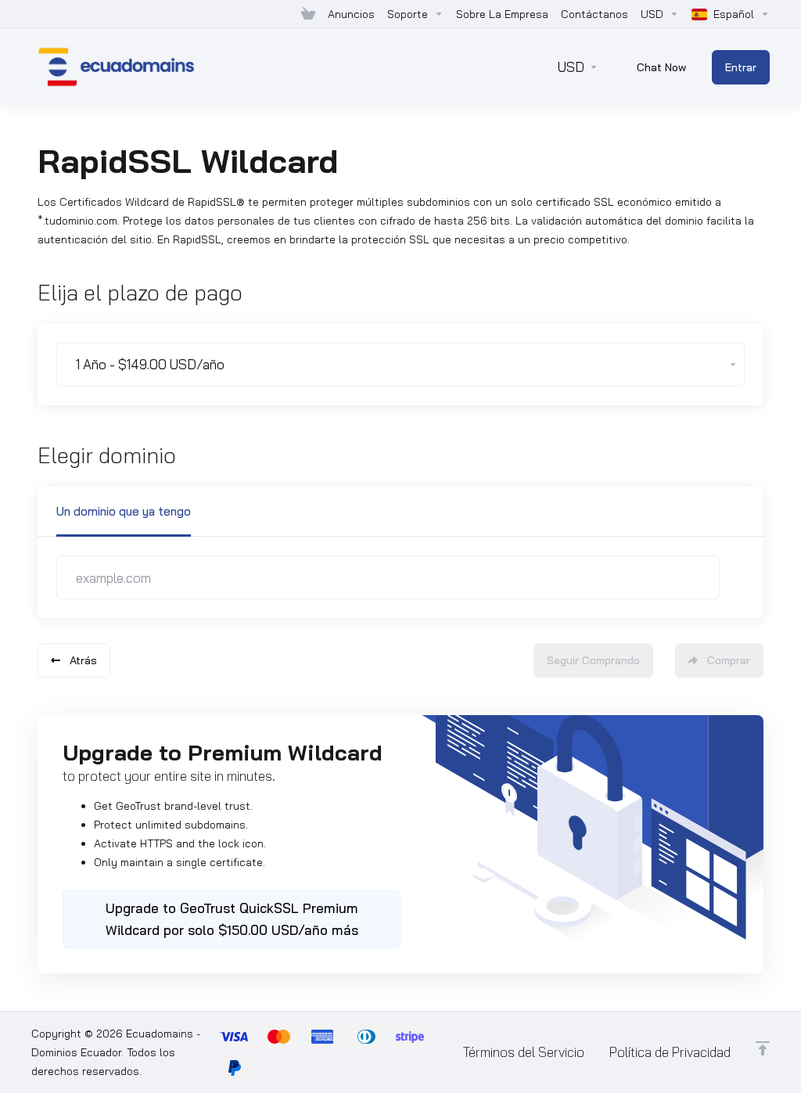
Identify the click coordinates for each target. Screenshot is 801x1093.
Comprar (728, 660)
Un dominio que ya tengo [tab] (123, 511)
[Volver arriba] (762, 1048)
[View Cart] (308, 14)
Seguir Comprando (593, 660)
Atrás (83, 660)
